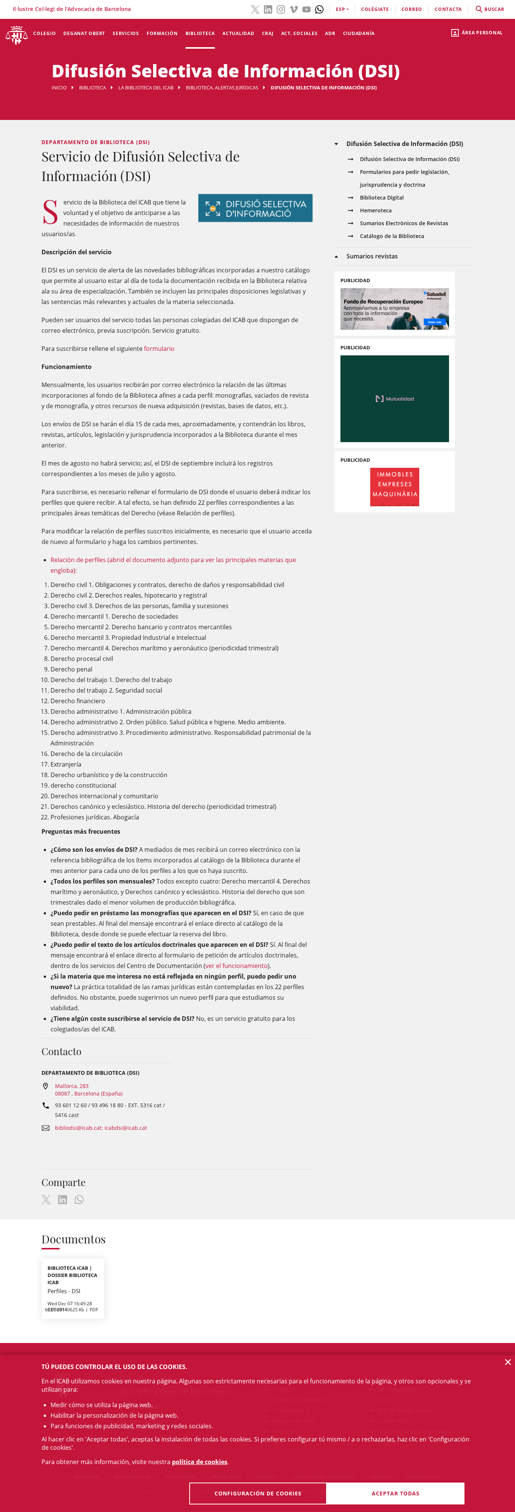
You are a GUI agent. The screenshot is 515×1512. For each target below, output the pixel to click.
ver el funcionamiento (236, 966)
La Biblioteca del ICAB (145, 87)
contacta (448, 9)
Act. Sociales (299, 33)
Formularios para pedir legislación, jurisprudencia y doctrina (404, 178)
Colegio (44, 33)
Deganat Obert (84, 33)
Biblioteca (200, 33)
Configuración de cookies (258, 1493)
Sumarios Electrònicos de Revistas (404, 223)
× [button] (508, 1362)
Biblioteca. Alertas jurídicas (222, 87)
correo (412, 9)
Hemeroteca (376, 210)
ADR (330, 33)
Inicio (59, 87)
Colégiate (375, 9)
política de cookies (199, 1462)
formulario (159, 348)
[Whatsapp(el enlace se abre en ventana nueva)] (319, 9)
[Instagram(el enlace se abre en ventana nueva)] (281, 9)
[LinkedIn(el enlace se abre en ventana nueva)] (268, 9)
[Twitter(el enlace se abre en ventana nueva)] (255, 9)
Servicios (126, 33)
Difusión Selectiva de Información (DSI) (410, 159)
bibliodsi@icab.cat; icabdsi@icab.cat (101, 1127)
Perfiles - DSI (64, 1291)
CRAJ (268, 33)
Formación (162, 33)
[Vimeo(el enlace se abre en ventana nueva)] (294, 9)
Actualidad (238, 33)
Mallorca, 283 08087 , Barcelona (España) (89, 1089)
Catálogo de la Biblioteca (392, 236)
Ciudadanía (359, 33)
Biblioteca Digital (382, 197)
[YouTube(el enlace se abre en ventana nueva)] (306, 9)
